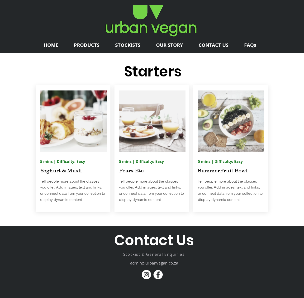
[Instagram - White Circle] (146, 274)
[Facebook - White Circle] (158, 274)
